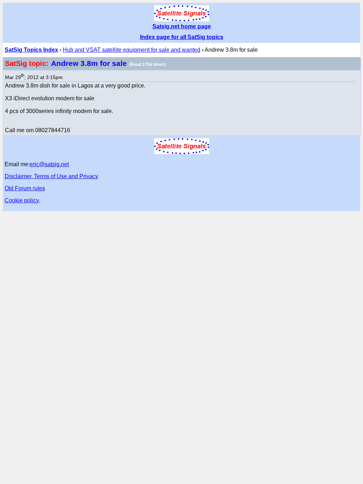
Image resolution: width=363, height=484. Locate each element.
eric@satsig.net (49, 164)
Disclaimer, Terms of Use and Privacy (51, 176)
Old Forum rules (25, 188)
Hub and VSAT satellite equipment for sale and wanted (131, 50)
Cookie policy (22, 200)
